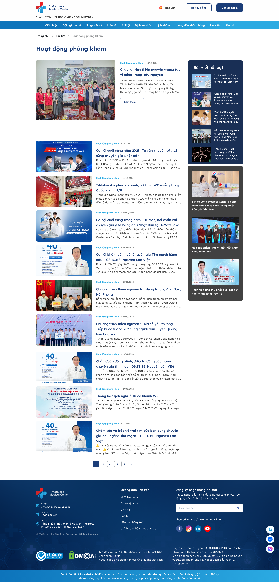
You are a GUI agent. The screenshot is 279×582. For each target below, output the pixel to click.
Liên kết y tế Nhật (118, 25)
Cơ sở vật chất (130, 503)
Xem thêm (130, 101)
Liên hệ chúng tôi (132, 522)
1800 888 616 (49, 515)
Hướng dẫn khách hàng (190, 25)
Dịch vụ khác (143, 25)
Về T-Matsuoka (130, 497)
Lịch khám (163, 25)
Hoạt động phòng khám (131, 63)
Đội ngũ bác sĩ (71, 25)
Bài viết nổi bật (208, 67)
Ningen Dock (94, 25)
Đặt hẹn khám (230, 7)
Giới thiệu (51, 25)
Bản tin (125, 515)
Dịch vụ (125, 509)
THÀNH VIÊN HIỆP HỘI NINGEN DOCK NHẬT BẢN (64, 17)
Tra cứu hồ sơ (198, 7)
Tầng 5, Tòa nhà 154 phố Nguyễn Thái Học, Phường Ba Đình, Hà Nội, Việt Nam (67, 525)
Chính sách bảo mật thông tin (139, 528)
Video (194, 170)
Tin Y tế (215, 25)
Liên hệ (229, 25)
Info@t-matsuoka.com (55, 506)
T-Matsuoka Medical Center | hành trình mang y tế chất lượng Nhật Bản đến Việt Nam (214, 205)
